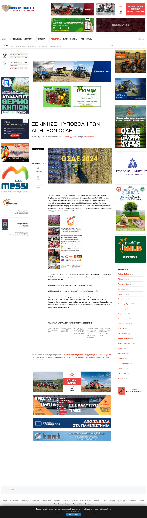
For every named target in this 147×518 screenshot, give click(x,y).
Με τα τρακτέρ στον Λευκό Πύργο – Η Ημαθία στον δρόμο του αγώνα (79, 330)
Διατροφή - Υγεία (85, 501)
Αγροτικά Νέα (14, 501)
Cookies (67, 504)
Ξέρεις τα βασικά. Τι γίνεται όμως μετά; (53, 330)
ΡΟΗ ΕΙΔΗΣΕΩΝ (16, 39)
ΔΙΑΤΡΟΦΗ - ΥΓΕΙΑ (70, 39)
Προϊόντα (96, 501)
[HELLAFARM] (15, 61)
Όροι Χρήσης (58, 504)
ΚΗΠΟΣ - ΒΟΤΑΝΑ (85, 39)
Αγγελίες (141, 501)
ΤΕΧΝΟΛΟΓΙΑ (56, 39)
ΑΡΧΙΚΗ (5, 39)
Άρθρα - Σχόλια (122, 501)
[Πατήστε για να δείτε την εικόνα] (80, 166)
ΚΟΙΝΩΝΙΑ (41, 39)
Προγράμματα (46, 501)
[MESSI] (15, 180)
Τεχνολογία (90, 137)
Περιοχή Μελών (78, 504)
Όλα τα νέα (132, 501)
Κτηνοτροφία (25, 501)
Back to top (9, 490)
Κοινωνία (65, 501)
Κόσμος (112, 501)
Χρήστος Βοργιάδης (69, 137)
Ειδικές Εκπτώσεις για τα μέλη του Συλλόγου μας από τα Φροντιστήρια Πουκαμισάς (92, 332)
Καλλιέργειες (36, 501)
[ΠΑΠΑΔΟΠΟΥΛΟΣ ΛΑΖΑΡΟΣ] (15, 95)
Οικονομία (57, 501)
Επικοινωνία (89, 504)
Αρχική (5, 501)
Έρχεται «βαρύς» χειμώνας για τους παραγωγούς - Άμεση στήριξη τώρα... (104, 331)
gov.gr (66, 277)
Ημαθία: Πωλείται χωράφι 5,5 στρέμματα (66, 330)
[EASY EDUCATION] (15, 129)
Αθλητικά (104, 501)
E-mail (38, 180)
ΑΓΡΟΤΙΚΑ (28, 39)
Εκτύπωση (38, 171)
